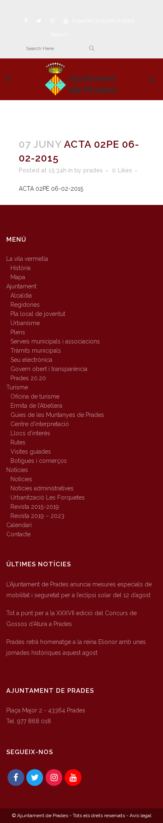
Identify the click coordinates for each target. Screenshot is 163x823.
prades (93, 170)
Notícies (17, 470)
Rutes (17, 442)
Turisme (17, 387)
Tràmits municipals (35, 350)
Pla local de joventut (37, 314)
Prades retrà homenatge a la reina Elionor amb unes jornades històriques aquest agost (76, 647)
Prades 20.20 (28, 378)
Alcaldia (21, 295)
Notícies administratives (42, 488)
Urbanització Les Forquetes (47, 497)
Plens (17, 332)
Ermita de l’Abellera (36, 405)
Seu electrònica (31, 359)
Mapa (17, 277)
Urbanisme (25, 323)
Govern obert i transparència (48, 369)
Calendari (19, 525)
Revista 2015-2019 (34, 506)
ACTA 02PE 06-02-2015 (51, 188)
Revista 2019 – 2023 (37, 515)
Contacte (18, 534)
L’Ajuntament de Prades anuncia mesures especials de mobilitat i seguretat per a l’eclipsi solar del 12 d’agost (79, 589)
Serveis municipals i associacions (55, 341)
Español (82, 21)
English (105, 21)
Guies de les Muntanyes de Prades (57, 415)
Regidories (25, 304)
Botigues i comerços (38, 460)
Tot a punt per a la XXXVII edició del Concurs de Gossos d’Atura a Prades (71, 618)
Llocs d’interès (30, 433)
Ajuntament (21, 286)
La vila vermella (27, 258)
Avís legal (140, 815)
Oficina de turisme (34, 396)
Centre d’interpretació (39, 424)
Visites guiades (30, 451)
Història (20, 268)
